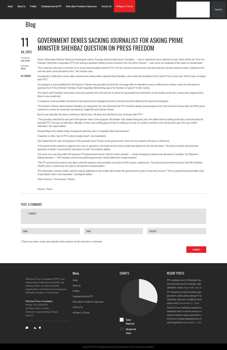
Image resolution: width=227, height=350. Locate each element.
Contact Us (106, 6)
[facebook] (27, 326)
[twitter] (34, 326)
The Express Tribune (64, 179)
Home (10, 6)
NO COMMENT (26, 75)
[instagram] (40, 326)
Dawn (50, 189)
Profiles (33, 6)
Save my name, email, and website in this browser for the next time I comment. (62, 241)
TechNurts (150, 346)
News (23, 68)
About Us (21, 6)
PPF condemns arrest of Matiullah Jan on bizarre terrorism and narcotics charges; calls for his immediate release (188, 283)
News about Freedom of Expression (81, 6)
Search (218, 9)
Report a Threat (125, 6)
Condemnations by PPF (51, 6)
